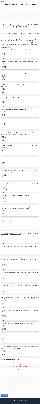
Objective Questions (35, 4)
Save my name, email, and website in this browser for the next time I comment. (16, 393)
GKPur (2, 1)
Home (2, 4)
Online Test (27, 4)
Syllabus (13, 4)
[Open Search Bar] (39, 7)
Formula (21, 4)
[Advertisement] (20, 16)
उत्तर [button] (3, 58)
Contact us (21, 400)
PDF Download (13, 361)
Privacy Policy (15, 400)
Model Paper (7, 4)
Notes (17, 4)
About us (25, 400)
